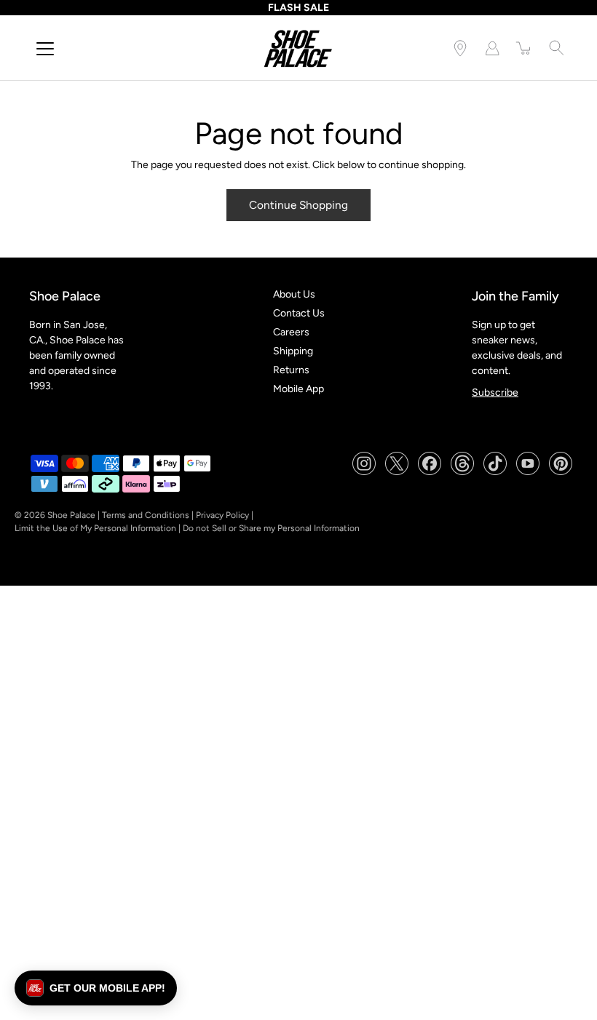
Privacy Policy (222, 515)
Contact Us (299, 313)
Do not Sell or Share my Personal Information (271, 528)
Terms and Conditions (145, 515)
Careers (291, 332)
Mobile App (298, 389)
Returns (291, 370)
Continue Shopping (298, 205)
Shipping (293, 351)
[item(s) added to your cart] (524, 48)
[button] (96, 988)
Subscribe (495, 392)
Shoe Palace (71, 515)
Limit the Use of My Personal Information (95, 528)
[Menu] (45, 48)
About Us (294, 294)
